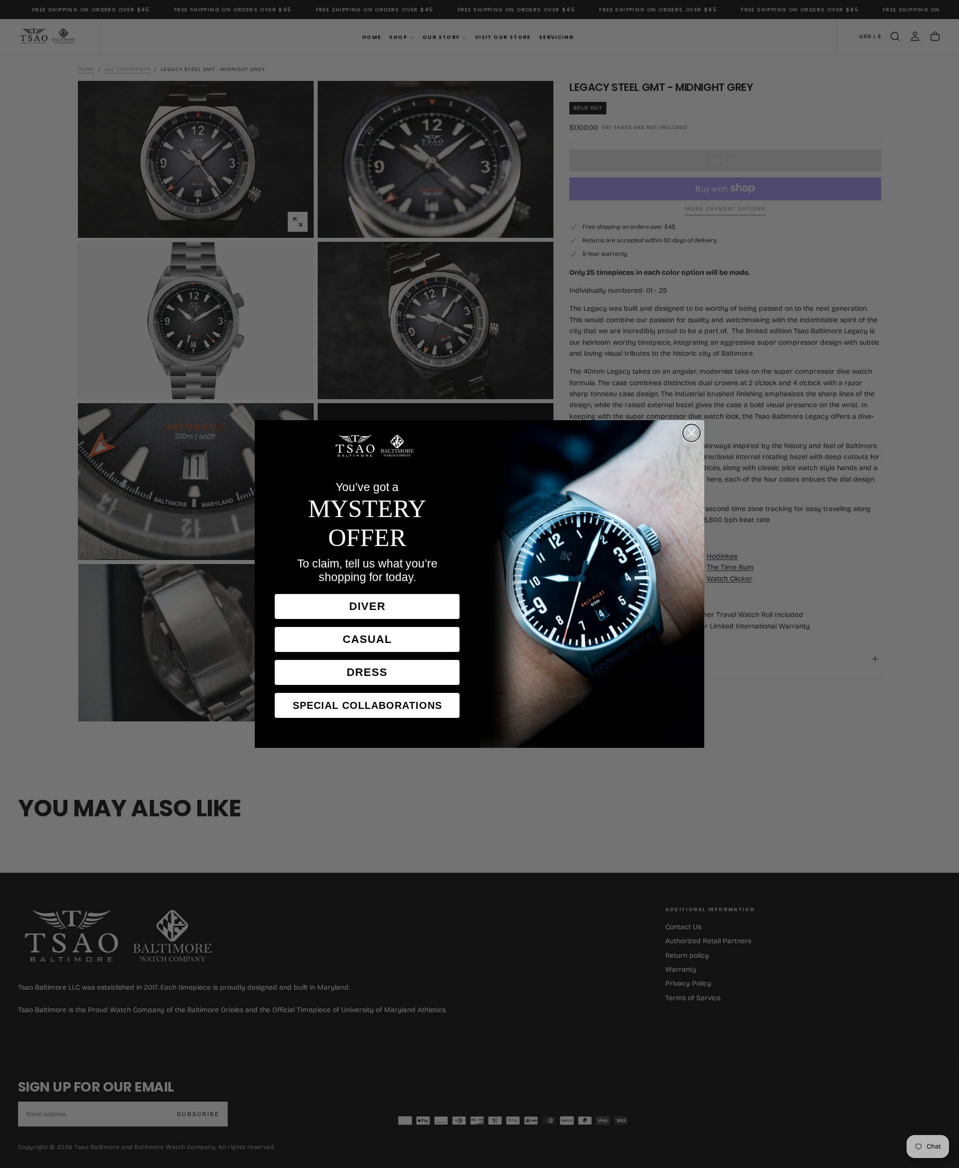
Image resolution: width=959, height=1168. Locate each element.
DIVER (367, 606)
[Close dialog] (691, 433)
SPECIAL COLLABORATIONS (367, 705)
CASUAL (367, 639)
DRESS (367, 672)
